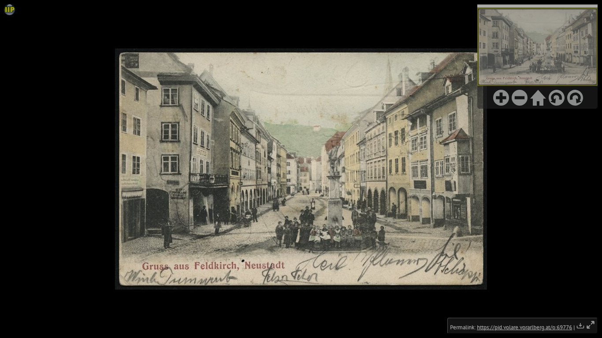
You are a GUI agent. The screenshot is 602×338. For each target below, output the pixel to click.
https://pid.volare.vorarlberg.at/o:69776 (524, 327)
